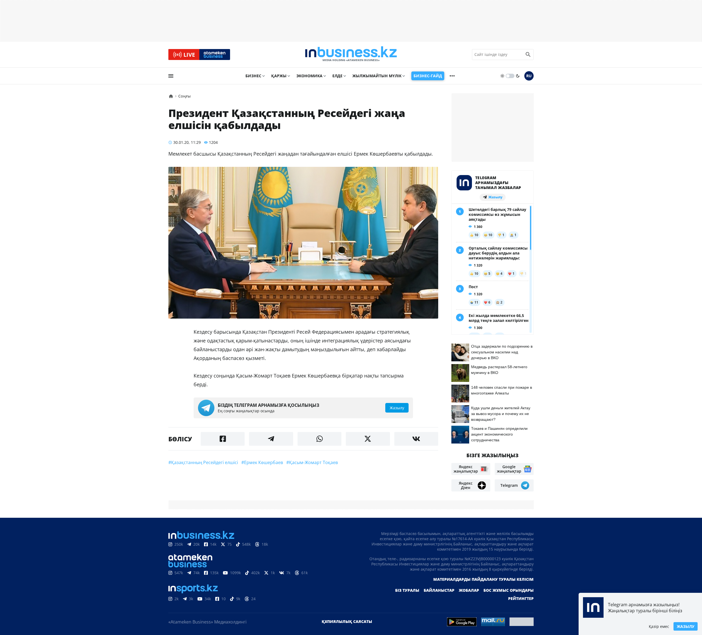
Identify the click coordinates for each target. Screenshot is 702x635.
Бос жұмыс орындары (508, 590)
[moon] (518, 76)
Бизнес (253, 75)
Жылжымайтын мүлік (376, 75)
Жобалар (469, 590)
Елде (337, 75)
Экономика (309, 75)
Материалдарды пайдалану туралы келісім (483, 579)
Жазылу (685, 626)
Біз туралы (407, 590)
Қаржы (279, 75)
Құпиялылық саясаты (347, 621)
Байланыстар (439, 590)
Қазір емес (659, 626)
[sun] (502, 76)
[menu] (171, 75)
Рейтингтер (521, 598)
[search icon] (528, 54)
